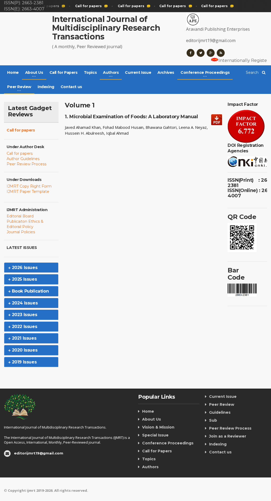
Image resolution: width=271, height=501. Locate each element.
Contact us (71, 86)
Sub (213, 420)
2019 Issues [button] (24, 362)
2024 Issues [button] (24, 303)
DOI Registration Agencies (246, 148)
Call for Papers (63, 72)
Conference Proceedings (167, 443)
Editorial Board (20, 216)
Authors (150, 466)
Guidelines (220, 412)
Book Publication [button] (30, 291)
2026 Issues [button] (24, 267)
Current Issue (138, 72)
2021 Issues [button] (23, 338)
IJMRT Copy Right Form (29, 186)
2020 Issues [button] (24, 350)
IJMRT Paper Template (28, 191)
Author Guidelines (23, 158)
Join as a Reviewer (227, 436)
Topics (90, 72)
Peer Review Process (26, 164)
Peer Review (221, 404)
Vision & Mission (158, 427)
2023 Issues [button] (24, 314)
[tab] (31, 268)
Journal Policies (21, 232)
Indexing (46, 86)
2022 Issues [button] (24, 326)
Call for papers (21, 130)
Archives (165, 72)
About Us (151, 419)
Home (13, 72)
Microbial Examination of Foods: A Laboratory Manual (133, 117)
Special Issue (155, 435)
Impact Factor (243, 104)
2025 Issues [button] (24, 279)
